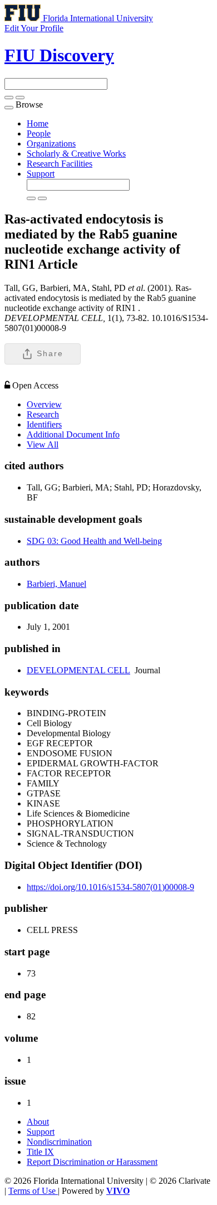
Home (37, 123)
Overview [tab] (44, 404)
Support (41, 173)
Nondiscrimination (59, 1141)
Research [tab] (43, 414)
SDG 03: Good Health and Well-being (94, 541)
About (38, 1121)
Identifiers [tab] (44, 424)
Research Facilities (59, 163)
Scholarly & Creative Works (76, 153)
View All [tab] (42, 444)
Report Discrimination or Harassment (92, 1162)
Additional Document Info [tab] (73, 434)
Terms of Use (33, 1191)
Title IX (40, 1152)
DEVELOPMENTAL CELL (78, 670)
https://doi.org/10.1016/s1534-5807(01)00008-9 (110, 887)
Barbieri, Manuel (56, 584)
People (39, 133)
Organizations (51, 143)
